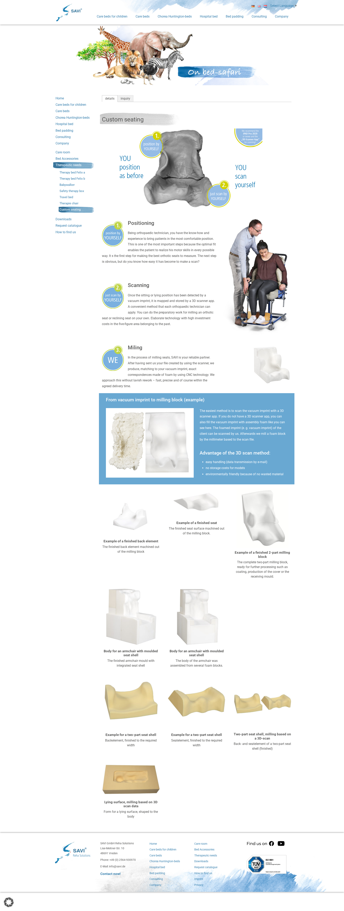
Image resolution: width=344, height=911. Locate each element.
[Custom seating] (131, 512)
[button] (9, 902)
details (109, 98)
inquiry (125, 98)
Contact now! (110, 874)
